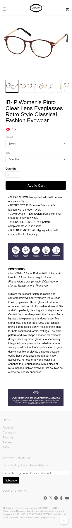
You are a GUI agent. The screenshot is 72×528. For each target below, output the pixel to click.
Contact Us (9, 432)
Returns (7, 442)
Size (8, 152)
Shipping (8, 437)
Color (9, 137)
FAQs (6, 447)
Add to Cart (36, 185)
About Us (8, 427)
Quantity (11, 168)
